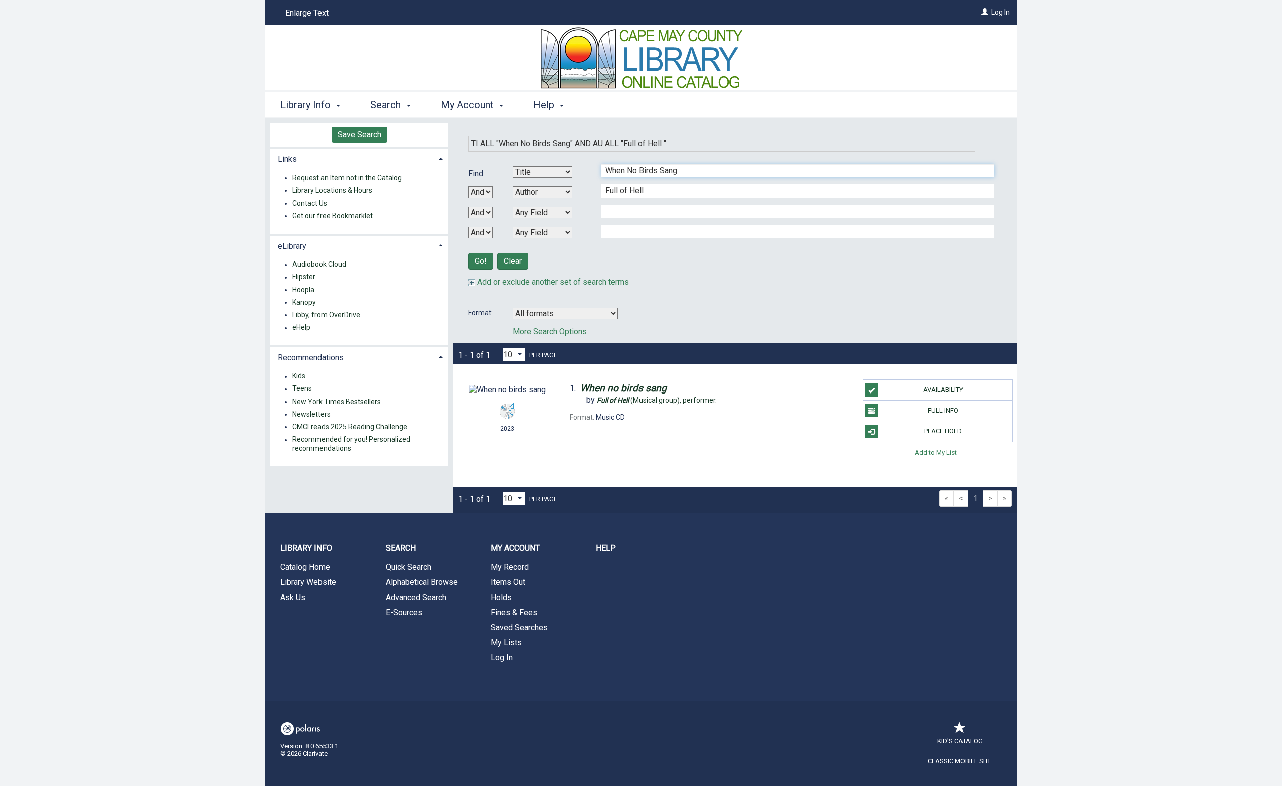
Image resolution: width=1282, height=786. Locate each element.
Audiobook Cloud (319, 265)
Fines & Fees (514, 612)
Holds (501, 597)
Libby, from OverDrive (326, 315)
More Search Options (550, 331)
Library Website (308, 582)
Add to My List (936, 452)
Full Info (943, 410)
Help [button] (545, 105)
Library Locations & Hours (332, 190)
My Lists (506, 642)
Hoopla (303, 290)
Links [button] (287, 159)
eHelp (301, 328)
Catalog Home (305, 567)
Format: (481, 313)
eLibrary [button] (292, 246)
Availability (943, 390)
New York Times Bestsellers (336, 402)
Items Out (508, 582)
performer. (657, 400)
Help (606, 548)
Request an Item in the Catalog (347, 178)
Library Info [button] (306, 105)
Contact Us (309, 203)
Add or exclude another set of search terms (552, 282)
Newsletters (311, 414)
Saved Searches (519, 627)
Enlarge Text (307, 13)
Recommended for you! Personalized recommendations (351, 444)
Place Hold (943, 431)
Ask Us (292, 597)
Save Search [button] (359, 134)
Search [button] (386, 105)
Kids (298, 376)
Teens (302, 389)
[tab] (359, 158)
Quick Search (408, 567)
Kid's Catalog (960, 741)
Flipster (303, 277)
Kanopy (304, 302)
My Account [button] (468, 105)
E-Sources (404, 612)
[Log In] (984, 12)
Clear (513, 261)
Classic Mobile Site (960, 761)
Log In (1000, 12)
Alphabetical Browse (422, 582)
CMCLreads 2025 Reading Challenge (349, 427)
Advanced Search (416, 597)
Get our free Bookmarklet (332, 216)
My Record (510, 567)
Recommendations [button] (311, 357)
